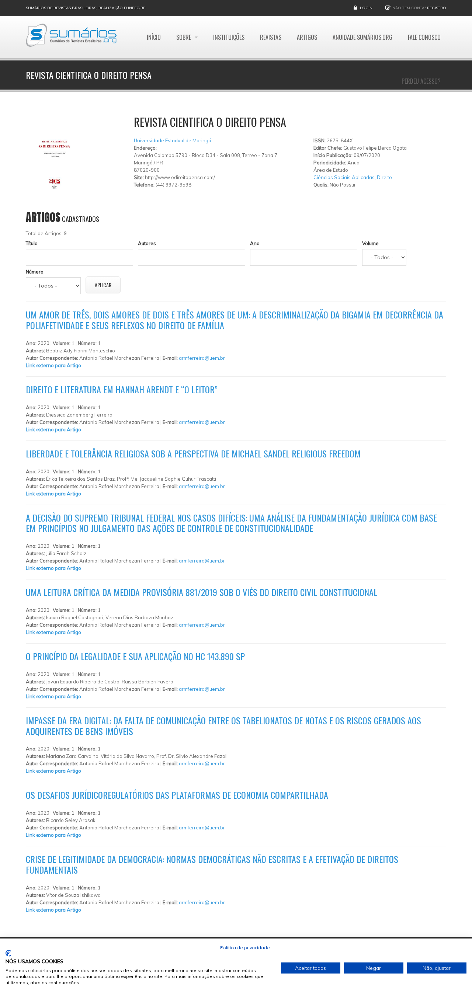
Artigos (307, 37)
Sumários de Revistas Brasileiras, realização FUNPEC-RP (85, 8)
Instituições (228, 37)
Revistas (270, 37)
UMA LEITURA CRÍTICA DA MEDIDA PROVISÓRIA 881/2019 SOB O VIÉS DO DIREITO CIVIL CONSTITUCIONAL (201, 592)
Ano (255, 243)
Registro (436, 8)
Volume (370, 243)
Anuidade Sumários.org (362, 37)
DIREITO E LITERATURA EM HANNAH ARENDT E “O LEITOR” (122, 389)
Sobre (184, 37)
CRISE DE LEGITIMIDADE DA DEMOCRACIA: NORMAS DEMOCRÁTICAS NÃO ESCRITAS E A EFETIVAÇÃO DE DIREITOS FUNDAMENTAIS (212, 864)
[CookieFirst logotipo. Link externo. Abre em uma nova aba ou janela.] (8, 953)
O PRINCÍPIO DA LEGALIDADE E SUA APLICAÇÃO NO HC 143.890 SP (135, 656)
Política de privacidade (245, 947)
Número (35, 272)
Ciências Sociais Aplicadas (344, 177)
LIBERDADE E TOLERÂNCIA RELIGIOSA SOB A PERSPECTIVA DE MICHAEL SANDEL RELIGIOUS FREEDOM (193, 453)
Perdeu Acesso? (421, 81)
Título (32, 243)
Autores (147, 243)
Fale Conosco (424, 37)
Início (154, 37)
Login (366, 8)
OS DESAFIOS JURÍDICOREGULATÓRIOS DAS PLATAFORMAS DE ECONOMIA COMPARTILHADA (177, 794)
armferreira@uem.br (202, 358)
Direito (384, 177)
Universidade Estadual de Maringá (172, 140)
